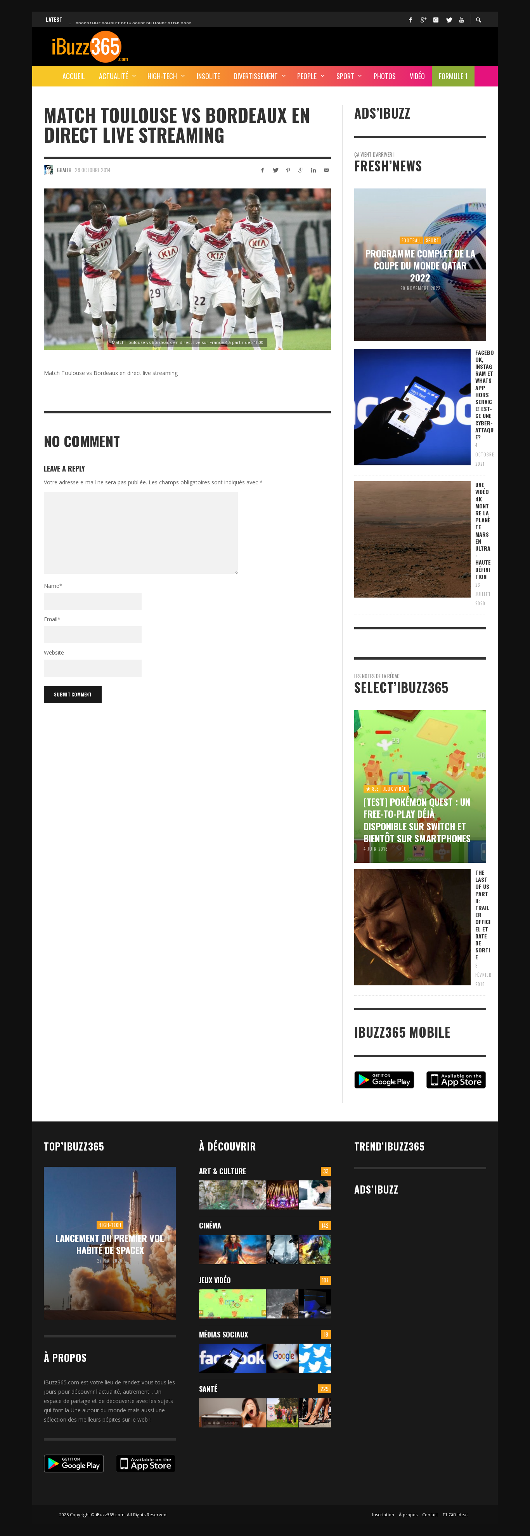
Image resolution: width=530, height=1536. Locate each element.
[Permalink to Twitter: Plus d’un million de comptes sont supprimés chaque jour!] (315, 1358)
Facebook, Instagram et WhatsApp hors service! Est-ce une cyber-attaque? (484, 394)
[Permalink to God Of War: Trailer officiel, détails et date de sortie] (282, 1303)
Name (53, 585)
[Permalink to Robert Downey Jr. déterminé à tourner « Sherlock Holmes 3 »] (282, 1249)
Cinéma (210, 1225)
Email (52, 619)
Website (54, 652)
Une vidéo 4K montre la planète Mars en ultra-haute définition (483, 530)
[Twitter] (448, 19)
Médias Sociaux (223, 1334)
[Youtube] (461, 19)
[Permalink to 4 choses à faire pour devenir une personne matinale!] (232, 1412)
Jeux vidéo (215, 1280)
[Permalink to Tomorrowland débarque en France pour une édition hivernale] (282, 1194)
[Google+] (423, 19)
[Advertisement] (345, 45)
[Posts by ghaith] (48, 170)
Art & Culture (222, 1171)
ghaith (64, 170)
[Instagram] (436, 19)
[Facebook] (410, 19)
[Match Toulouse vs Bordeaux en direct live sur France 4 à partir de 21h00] (187, 269)
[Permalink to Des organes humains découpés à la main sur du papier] (315, 1194)
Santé (208, 1389)
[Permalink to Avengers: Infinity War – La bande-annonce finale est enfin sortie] (315, 1249)
